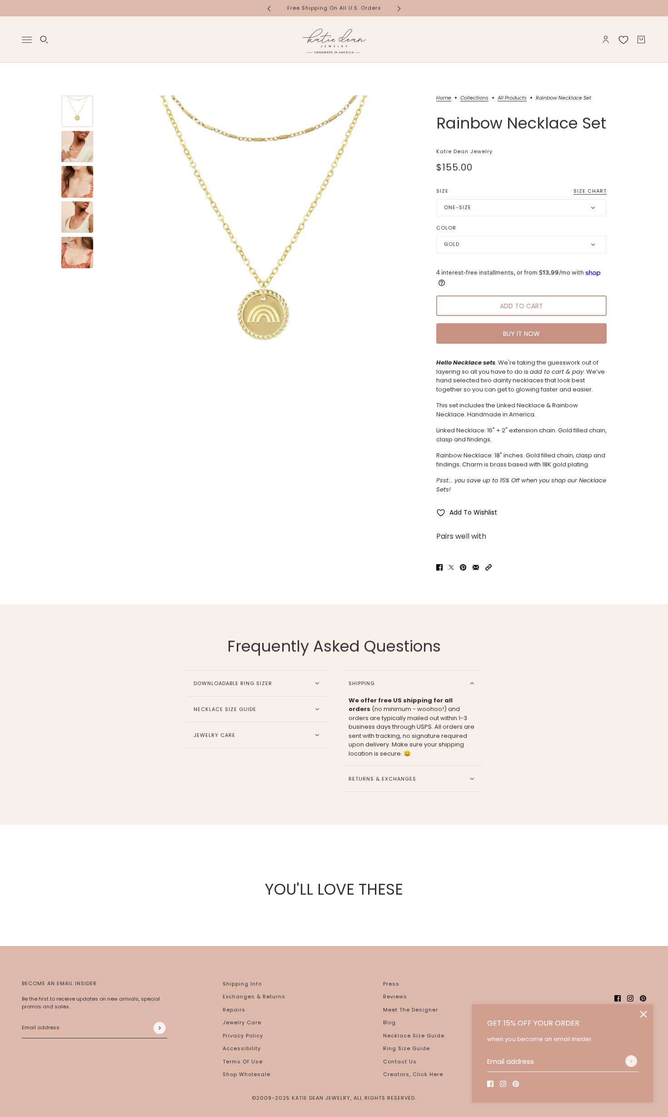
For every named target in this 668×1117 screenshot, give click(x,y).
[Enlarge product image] (262, 250)
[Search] (44, 40)
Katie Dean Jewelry (464, 151)
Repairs (234, 1009)
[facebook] (490, 1084)
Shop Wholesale (246, 1074)
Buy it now (521, 333)
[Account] (606, 40)
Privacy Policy (243, 1035)
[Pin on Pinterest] (463, 567)
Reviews (395, 996)
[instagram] (503, 1084)
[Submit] (631, 1061)
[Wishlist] (623, 39)
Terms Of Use (243, 1061)
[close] (643, 1014)
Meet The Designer (410, 1009)
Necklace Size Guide (413, 1035)
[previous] (269, 8)
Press (391, 983)
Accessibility (242, 1048)
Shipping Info (242, 983)
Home (443, 98)
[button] (488, 567)
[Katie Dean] (334, 39)
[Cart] (641, 40)
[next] (399, 8)
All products (512, 98)
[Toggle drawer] (27, 39)
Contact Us (400, 1061)
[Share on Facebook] (439, 567)
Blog (389, 1022)
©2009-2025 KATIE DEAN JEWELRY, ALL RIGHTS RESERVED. (334, 1098)
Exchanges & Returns (254, 996)
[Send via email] (476, 567)
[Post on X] (451, 567)
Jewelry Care (242, 1022)
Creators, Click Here (413, 1074)
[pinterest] (516, 1084)
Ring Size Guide (406, 1048)
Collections (474, 98)
